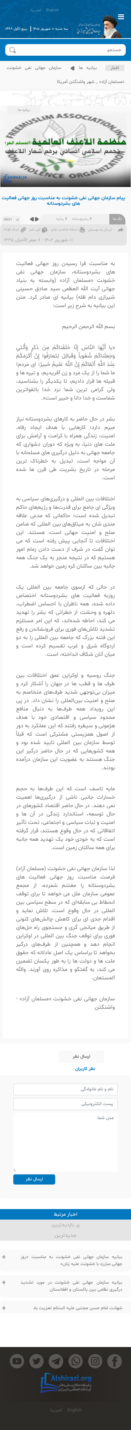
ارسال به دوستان (100, 230)
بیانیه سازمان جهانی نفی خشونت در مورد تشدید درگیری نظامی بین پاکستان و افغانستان (71, 1286)
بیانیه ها (86, 68)
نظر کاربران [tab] (85, 1069)
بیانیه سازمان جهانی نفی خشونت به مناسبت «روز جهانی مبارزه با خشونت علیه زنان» (71, 1260)
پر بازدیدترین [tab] (65, 1225)
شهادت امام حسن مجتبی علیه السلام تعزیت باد (77, 1308)
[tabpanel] (65, 1296)
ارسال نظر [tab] (81, 1057)
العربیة (35, 10)
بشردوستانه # (82, 219)
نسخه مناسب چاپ (64, 229)
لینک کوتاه (11, 229)
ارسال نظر (34, 1179)
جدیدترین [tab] (65, 1235)
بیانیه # (61, 219)
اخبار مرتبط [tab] (65, 1214)
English (52, 10)
